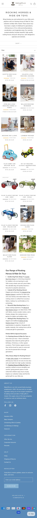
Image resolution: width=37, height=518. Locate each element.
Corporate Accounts (10, 442)
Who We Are (8, 439)
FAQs (5, 456)
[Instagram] (10, 405)
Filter (2, 50)
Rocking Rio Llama (9, 135)
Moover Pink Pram (27, 255)
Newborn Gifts (8, 416)
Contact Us (7, 462)
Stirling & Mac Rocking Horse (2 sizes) (9, 105)
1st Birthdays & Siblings (11, 426)
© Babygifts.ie (18, 497)
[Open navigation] (3, 3)
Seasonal (7, 429)
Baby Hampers (8, 419)
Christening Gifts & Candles (12, 422)
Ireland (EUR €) (17, 495)
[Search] (31, 4)
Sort (18, 43)
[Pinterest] (15, 405)
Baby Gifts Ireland (12, 358)
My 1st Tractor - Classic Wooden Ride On (27, 165)
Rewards (6, 445)
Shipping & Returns (10, 459)
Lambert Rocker (27, 135)
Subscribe (11, 486)
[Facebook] (5, 405)
